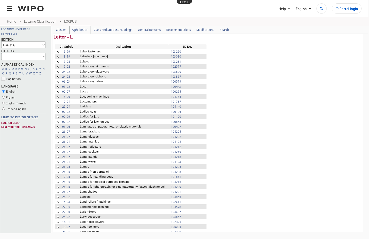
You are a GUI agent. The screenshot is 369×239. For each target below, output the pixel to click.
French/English (15, 109)
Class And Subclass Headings (113, 30)
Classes (61, 30)
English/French (15, 103)
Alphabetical (80, 30)
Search (224, 30)
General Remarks (149, 30)
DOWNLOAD (9, 34)
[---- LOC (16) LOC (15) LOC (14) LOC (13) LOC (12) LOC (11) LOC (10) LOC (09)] (23, 44)
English (10, 91)
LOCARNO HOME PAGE (15, 29)
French (10, 97)
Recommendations (178, 30)
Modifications (205, 30)
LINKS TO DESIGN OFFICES (19, 117)
